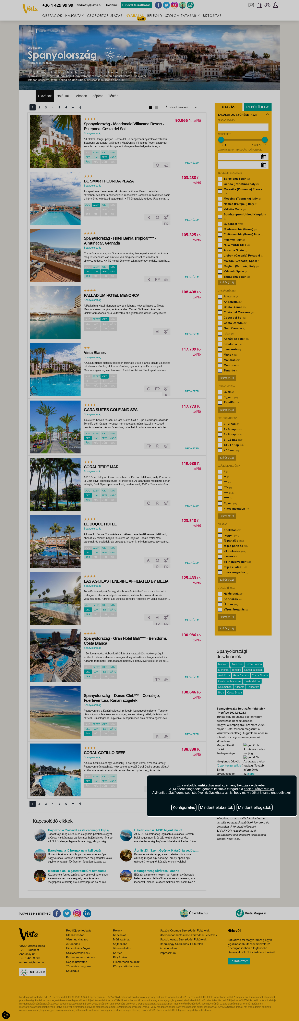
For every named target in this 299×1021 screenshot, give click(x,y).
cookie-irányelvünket (259, 789)
